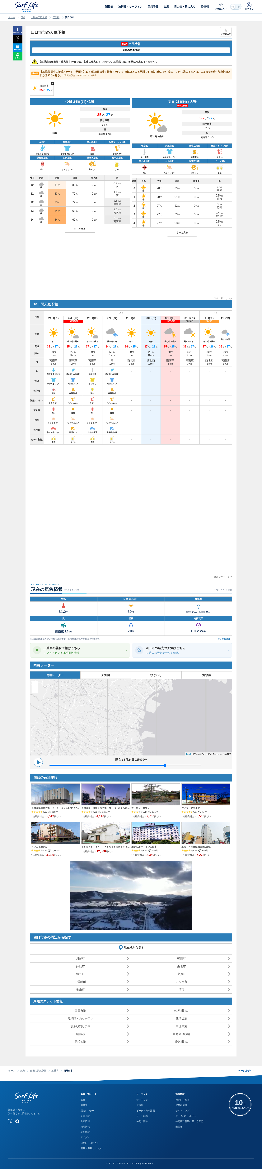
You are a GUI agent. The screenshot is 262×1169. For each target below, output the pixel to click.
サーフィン (142, 1100)
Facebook (17, 32)
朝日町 (181, 958)
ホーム (11, 17)
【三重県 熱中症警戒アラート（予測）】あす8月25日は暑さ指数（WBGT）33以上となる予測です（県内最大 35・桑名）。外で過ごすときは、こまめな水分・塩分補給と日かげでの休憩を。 (131, 73)
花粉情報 (85, 1132)
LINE (17, 58)
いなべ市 (181, 981)
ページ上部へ (246, 1070)
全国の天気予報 (39, 17)
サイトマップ (182, 1110)
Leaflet (189, 753)
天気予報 (85, 1116)
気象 (23, 17)
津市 (181, 989)
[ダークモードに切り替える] (235, 7)
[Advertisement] (131, 269)
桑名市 (181, 966)
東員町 (181, 974)
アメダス (85, 1137)
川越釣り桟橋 (181, 1034)
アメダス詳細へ (225, 639)
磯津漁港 (181, 1018)
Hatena (17, 49)
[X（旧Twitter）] (10, 1121)
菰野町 (80, 974)
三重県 (56, 17)
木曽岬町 (80, 981)
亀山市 (80, 989)
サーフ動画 (142, 1116)
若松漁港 (80, 1041)
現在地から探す (134, 947)
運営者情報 (181, 1105)
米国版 (178, 1126)
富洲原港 (181, 1026)
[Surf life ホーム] (27, 7)
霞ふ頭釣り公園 (80, 1026)
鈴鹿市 (80, 966)
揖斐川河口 (181, 1041)
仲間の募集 (142, 1121)
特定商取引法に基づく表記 (189, 1121)
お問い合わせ (182, 1100)
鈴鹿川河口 (181, 1010)
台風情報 (85, 1121)
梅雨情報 (85, 1126)
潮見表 (84, 1105)
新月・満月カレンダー (92, 1148)
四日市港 (80, 1010)
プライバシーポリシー (187, 1116)
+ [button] (35, 684)
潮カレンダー (87, 1110)
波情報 (139, 1105)
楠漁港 (80, 1034)
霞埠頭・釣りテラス (80, 1018)
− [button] (35, 690)
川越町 (80, 958)
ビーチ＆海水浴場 (145, 1110)
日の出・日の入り (90, 1143)
